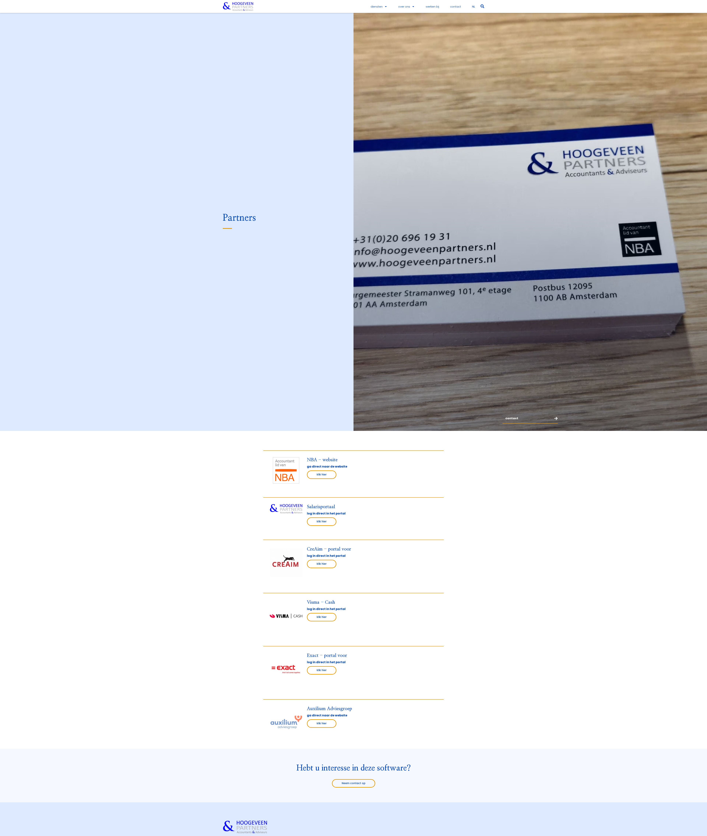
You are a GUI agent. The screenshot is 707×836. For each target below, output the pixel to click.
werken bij (432, 6)
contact (455, 6)
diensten (377, 6)
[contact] (556, 418)
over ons (404, 6)
